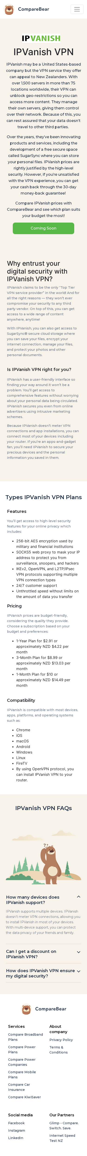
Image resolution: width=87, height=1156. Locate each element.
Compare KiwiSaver (24, 1097)
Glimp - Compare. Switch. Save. (64, 1125)
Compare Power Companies (21, 1062)
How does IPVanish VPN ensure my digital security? (40, 973)
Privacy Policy (61, 1040)
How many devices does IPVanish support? (32, 900)
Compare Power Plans (21, 1049)
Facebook (16, 1123)
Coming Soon (43, 228)
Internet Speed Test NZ (62, 1138)
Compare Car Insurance (19, 1087)
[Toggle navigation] (77, 9)
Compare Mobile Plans (22, 1074)
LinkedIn (15, 1138)
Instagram (16, 1130)
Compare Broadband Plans (25, 1037)
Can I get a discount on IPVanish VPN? (31, 954)
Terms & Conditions (58, 1049)
